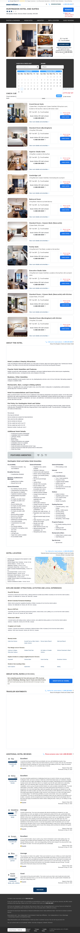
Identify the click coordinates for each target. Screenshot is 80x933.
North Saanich (11, 666)
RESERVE (68, 10)
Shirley (42, 666)
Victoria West (27, 659)
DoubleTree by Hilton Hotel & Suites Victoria (31, 642)
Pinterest (50, 922)
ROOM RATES (28, 20)
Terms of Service (28, 929)
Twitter (29, 922)
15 (47, 83)
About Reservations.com (14, 919)
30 (18, 92)
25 (25, 89)
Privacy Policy (36, 929)
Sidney (59, 666)
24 (21, 89)
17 (54, 83)
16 (51, 83)
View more (40, 889)
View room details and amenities (38, 121)
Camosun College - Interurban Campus (13, 651)
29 (37, 89)
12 (60, 80)
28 (34, 89)
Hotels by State (34, 919)
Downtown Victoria (62, 659)
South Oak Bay (44, 659)
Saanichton (27, 666)
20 (41, 86)
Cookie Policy (44, 929)
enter (59, 95)
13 (41, 83)
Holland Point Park (29, 650)
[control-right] (33, 40)
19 (60, 83)
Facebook (24, 922)
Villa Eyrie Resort (61, 641)
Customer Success (44, 919)
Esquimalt (10, 659)
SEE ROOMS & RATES (64, 44)
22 (47, 86)
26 (28, 89)
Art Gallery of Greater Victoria (46, 651)
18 (57, 83)
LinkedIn (45, 922)
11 (57, 80)
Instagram (39, 922)
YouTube (34, 922)
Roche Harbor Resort (46, 641)
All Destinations (25, 919)
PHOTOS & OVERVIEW (13, 20)
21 (44, 86)
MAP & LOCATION (53, 20)
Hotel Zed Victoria (12, 641)
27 (31, 89)
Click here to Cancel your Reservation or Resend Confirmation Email (25, 910)
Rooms (43, 63)
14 (44, 83)
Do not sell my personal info (57, 919)
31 (21, 92)
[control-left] (9, 40)
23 (51, 86)
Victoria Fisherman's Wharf (64, 650)
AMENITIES (40, 20)
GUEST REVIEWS (68, 20)
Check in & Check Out (24, 63)
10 (54, 80)
